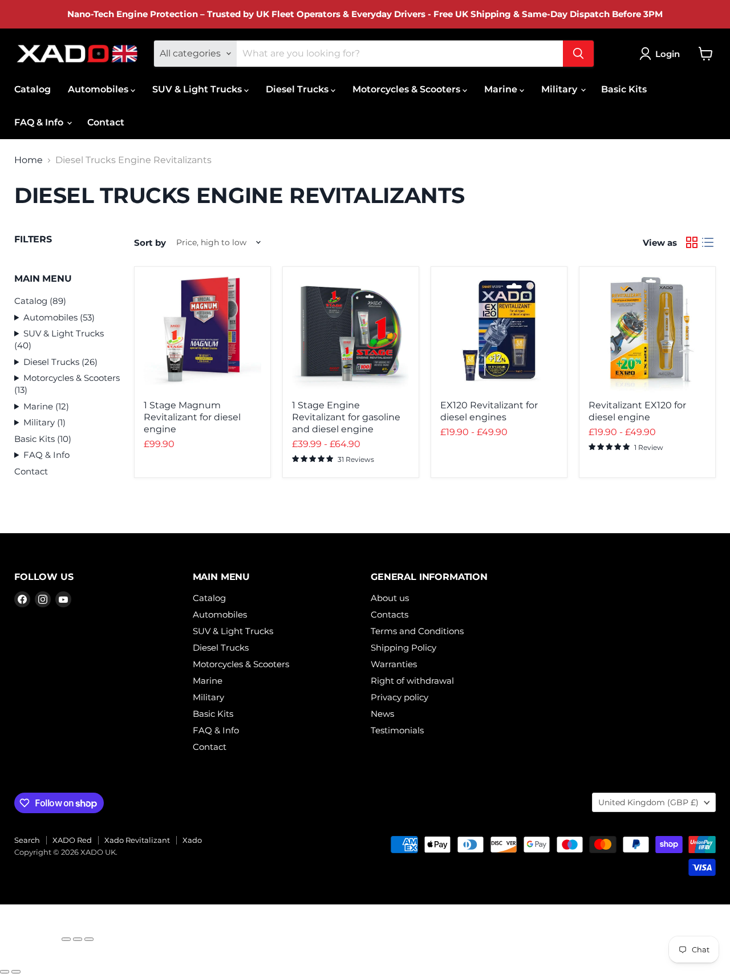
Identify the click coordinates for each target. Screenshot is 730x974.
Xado (192, 840)
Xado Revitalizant (137, 840)
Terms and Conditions (417, 631)
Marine (502, 89)
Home (28, 160)
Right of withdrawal (412, 680)
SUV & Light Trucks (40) (59, 339)
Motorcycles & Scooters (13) (67, 383)
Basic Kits (624, 89)
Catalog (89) (40, 300)
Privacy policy (399, 697)
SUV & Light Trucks (198, 89)
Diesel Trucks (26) (60, 361)
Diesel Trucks (298, 89)
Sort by (150, 242)
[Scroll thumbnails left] (13, 958)
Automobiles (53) (59, 317)
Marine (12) (46, 406)
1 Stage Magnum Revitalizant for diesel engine (192, 417)
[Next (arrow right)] (16, 971)
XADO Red (72, 840)
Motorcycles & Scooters (407, 89)
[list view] (708, 242)
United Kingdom (648, 802)
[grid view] (692, 242)
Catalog (32, 89)
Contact (105, 122)
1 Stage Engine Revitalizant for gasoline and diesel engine (346, 417)
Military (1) (44, 422)
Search (27, 840)
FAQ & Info (40, 122)
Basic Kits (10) (42, 438)
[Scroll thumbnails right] (32, 958)
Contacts (389, 614)
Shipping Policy (403, 647)
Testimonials (397, 730)
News (382, 713)
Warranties (394, 664)
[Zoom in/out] (89, 939)
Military (560, 89)
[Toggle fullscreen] (77, 939)
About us (390, 597)
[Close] (29, 934)
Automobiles (99, 89)
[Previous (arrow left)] (4, 971)
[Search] (578, 53)
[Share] (66, 939)
